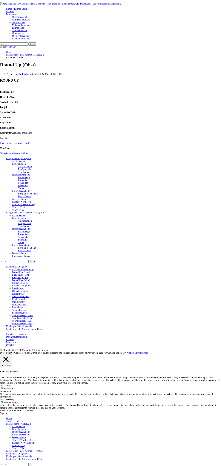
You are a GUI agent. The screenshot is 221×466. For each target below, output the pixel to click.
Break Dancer (24, 196)
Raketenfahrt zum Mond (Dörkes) (16, 143)
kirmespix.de (18, 33)
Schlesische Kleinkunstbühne (14, 153)
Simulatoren (23, 172)
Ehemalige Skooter (21, 256)
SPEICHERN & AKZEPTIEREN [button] (16, 410)
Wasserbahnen (19, 199)
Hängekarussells (20, 291)
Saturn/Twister (19, 310)
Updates (10, 345)
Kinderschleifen (19, 299)
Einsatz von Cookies (16, 334)
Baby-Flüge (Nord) (21, 272)
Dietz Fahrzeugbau (21, 36)
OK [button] (124, 352)
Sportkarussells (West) (22, 323)
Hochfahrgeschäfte (21, 174)
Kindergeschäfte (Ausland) (19, 326)
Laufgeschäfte (24, 169)
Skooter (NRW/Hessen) (23, 204)
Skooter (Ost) (18, 207)
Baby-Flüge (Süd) (20, 277)
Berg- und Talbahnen (28, 193)
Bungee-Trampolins (21, 285)
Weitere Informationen (137, 352)
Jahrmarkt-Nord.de (21, 19)
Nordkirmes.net (19, 17)
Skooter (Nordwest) (21, 201)
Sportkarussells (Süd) (22, 321)
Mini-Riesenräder (20, 296)
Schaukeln (23, 183)
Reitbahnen (17, 307)
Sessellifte (23, 185)
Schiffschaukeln (19, 312)
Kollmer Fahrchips (21, 38)
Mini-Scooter (18, 302)
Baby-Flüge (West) (21, 280)
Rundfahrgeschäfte (21, 191)
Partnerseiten (12, 14)
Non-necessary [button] (7, 399)
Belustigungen (19, 164)
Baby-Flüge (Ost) (20, 274)
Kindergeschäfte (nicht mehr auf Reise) (24, 329)
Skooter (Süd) (18, 210)
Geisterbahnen (25, 166)
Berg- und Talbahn (27, 248)
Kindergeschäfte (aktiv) (17, 266)
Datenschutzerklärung (16, 337)
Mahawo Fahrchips (21, 25)
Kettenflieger (24, 177)
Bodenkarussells (20, 283)
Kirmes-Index (18, 27)
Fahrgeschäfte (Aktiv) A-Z (18, 158)
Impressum (11, 342)
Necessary (8, 388)
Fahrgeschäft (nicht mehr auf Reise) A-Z (25, 212)
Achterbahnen (18, 161)
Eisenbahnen (18, 288)
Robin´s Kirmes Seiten (17, 9)
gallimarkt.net (18, 22)
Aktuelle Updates (14, 421)
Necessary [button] (5, 385)
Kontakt (10, 11)
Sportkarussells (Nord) (22, 315)
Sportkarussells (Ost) (22, 318)
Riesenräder (23, 180)
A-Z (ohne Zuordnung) (23, 269)
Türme (21, 188)
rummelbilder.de (19, 30)
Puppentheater (19, 304)
